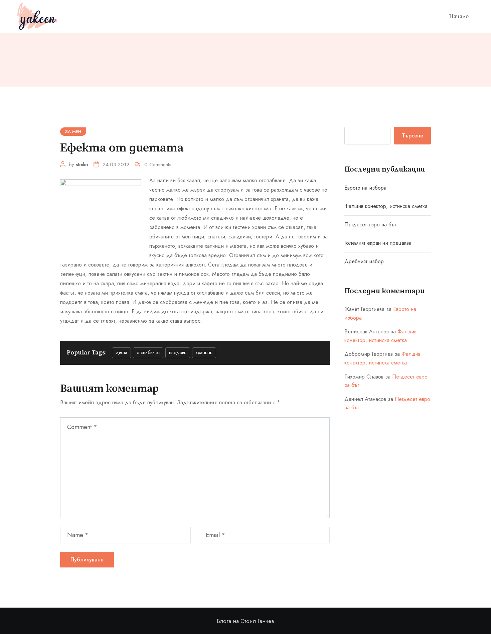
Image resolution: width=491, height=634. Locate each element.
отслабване (148, 352)
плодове (177, 352)
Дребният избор (364, 261)
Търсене (412, 135)
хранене (204, 352)
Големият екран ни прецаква (378, 243)
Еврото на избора (365, 188)
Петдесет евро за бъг (370, 224)
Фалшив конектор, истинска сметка (386, 206)
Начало (459, 16)
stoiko (82, 164)
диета (121, 352)
